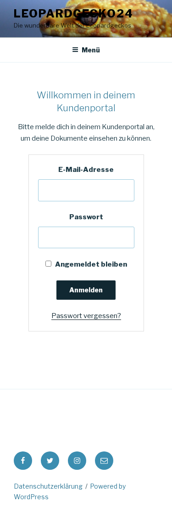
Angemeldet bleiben (90, 264)
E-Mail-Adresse (86, 169)
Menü (91, 50)
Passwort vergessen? (86, 316)
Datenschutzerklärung (48, 486)
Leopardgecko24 (73, 13)
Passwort (86, 217)
